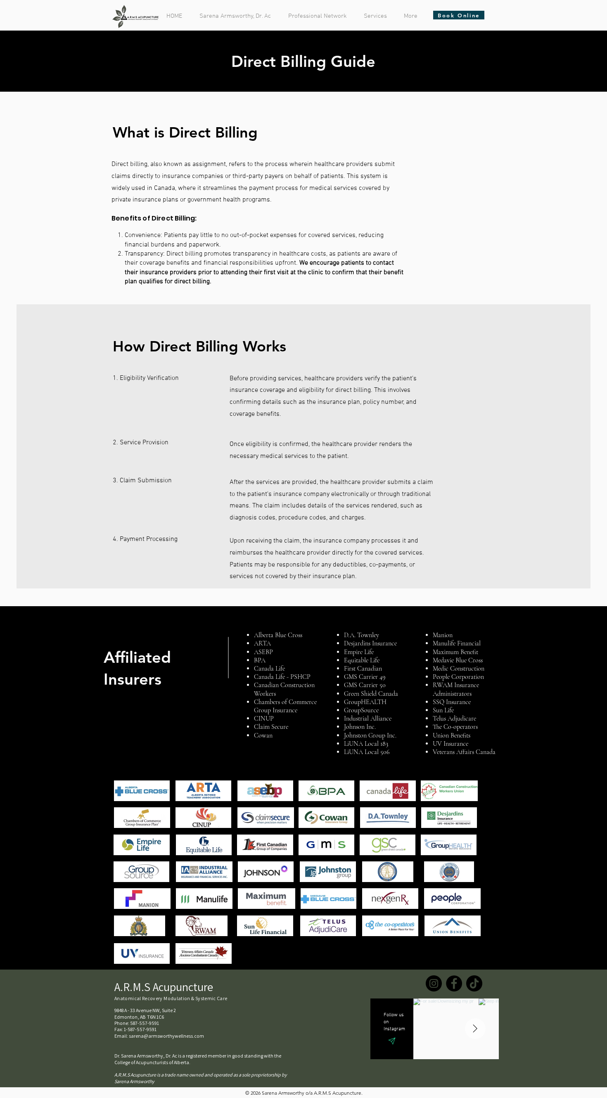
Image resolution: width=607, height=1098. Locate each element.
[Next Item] (475, 1028)
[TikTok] (474, 983)
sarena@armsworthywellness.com (166, 1036)
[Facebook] (454, 983)
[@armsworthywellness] (394, 1041)
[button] (320, 16)
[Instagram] (434, 983)
